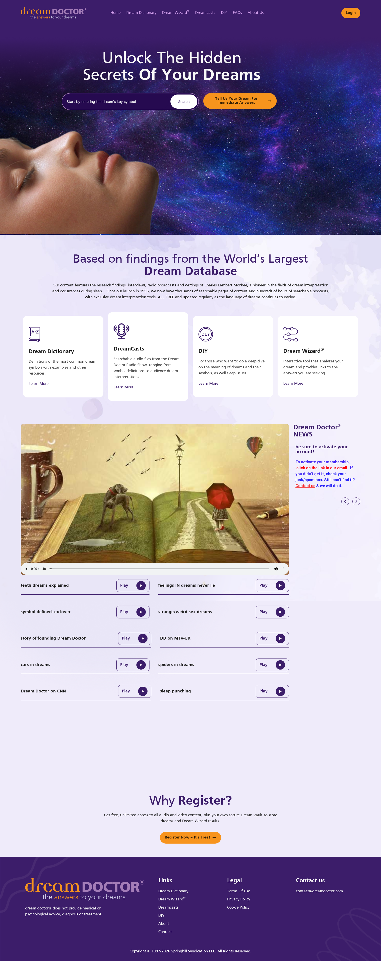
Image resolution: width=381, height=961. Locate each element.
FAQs (237, 13)
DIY (224, 13)
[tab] (85, 586)
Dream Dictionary (141, 13)
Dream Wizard (175, 12)
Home (115, 13)
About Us (256, 13)
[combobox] (115, 102)
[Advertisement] (341, 117)
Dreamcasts (205, 13)
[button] (345, 501)
